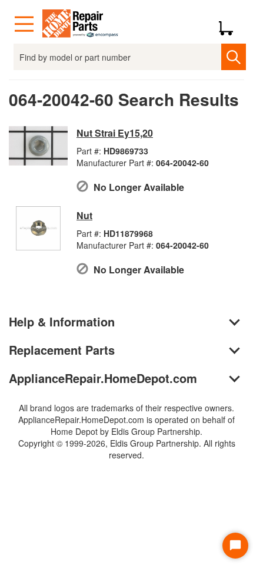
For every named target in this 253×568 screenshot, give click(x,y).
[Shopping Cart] (230, 24)
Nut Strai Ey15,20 (114, 133)
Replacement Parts (62, 349)
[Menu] (24, 24)
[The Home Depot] (80, 24)
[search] (233, 57)
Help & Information (62, 321)
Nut (84, 215)
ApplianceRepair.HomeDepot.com (103, 378)
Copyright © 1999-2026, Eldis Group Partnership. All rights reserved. (126, 449)
